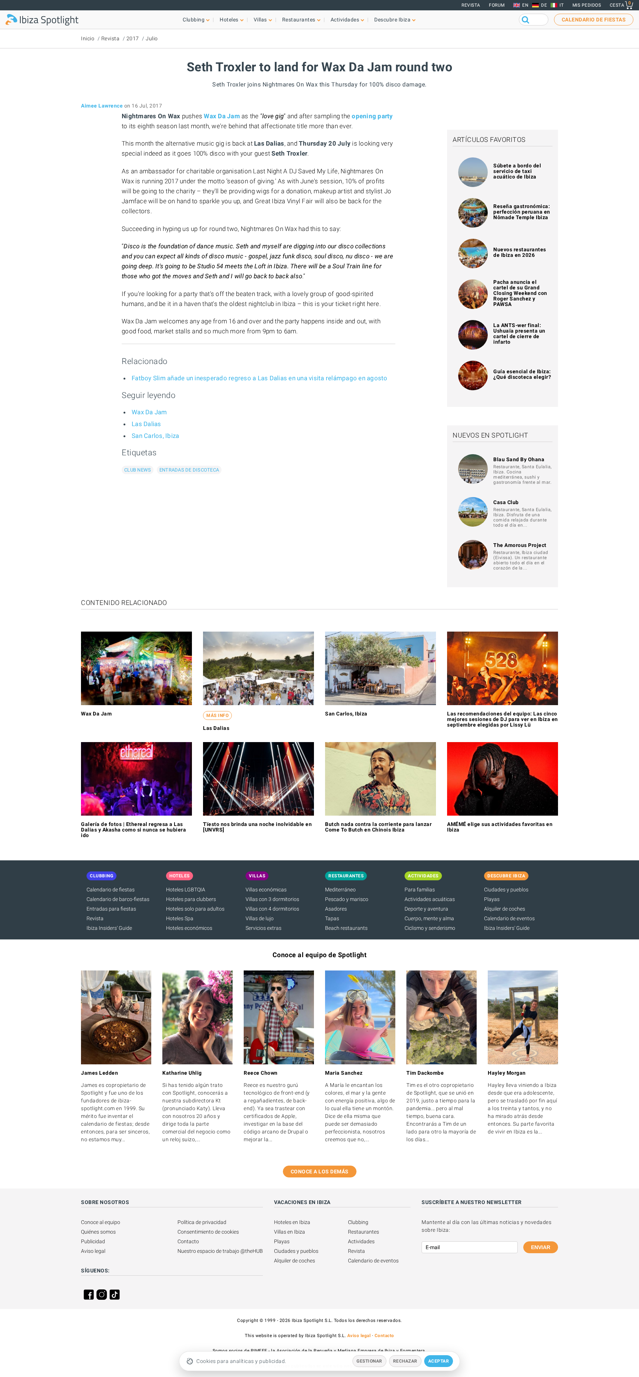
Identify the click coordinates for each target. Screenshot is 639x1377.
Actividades (361, 1241)
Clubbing (358, 1222)
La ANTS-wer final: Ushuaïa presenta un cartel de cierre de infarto (519, 333)
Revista (471, 5)
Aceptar (438, 1361)
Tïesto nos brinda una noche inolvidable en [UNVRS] (257, 827)
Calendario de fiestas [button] (594, 20)
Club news (137, 470)
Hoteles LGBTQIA (185, 889)
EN (525, 5)
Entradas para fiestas (111, 909)
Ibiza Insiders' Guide (109, 928)
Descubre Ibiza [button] (392, 20)
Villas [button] (260, 20)
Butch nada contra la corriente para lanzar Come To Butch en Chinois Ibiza (378, 827)
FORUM (497, 5)
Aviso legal (93, 1251)
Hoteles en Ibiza (292, 1222)
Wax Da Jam (222, 116)
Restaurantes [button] (298, 20)
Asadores (336, 909)
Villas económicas (266, 889)
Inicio (87, 38)
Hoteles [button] (229, 20)
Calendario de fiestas (111, 889)
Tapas (332, 918)
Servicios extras (263, 928)
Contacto (188, 1241)
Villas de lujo (260, 918)
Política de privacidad (202, 1222)
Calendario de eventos (509, 918)
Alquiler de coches (504, 909)
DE (544, 5)
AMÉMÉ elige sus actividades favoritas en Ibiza (499, 827)
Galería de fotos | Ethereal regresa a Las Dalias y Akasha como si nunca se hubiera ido (133, 829)
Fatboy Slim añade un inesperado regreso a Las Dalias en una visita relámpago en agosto (260, 378)
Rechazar (405, 1361)
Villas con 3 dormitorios (272, 899)
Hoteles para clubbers (191, 899)
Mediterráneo (340, 889)
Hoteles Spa (179, 918)
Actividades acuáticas (430, 899)
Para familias (420, 889)
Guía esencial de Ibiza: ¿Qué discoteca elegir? (522, 374)
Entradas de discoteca (189, 470)
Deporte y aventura (426, 909)
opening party (372, 116)
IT (561, 5)
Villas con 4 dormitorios (272, 909)
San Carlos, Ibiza (155, 435)
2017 (132, 38)
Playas (492, 899)
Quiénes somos (98, 1232)
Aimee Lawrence (102, 106)
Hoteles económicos (189, 928)
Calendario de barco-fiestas (118, 899)
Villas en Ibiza (289, 1232)
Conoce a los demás (320, 1171)
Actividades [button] (345, 20)
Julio (152, 38)
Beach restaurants (346, 928)
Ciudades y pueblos (506, 889)
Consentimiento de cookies (208, 1232)
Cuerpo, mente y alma (429, 918)
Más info (217, 715)
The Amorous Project (520, 545)
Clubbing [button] (193, 20)
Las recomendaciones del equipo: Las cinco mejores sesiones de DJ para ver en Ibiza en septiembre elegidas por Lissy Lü (502, 719)
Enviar (540, 1247)
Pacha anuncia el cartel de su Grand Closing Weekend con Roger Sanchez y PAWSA (520, 293)
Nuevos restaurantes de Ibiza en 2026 (519, 252)
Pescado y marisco (346, 899)
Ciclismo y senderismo (430, 928)
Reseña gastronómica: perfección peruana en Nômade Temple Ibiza (521, 211)
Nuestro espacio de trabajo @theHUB (220, 1251)
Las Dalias (146, 424)
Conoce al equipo (100, 1222)
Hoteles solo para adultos (195, 909)
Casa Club (506, 502)
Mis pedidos (586, 5)
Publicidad (93, 1241)
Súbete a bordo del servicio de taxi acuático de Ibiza (517, 171)
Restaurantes (363, 1232)
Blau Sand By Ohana (518, 459)
